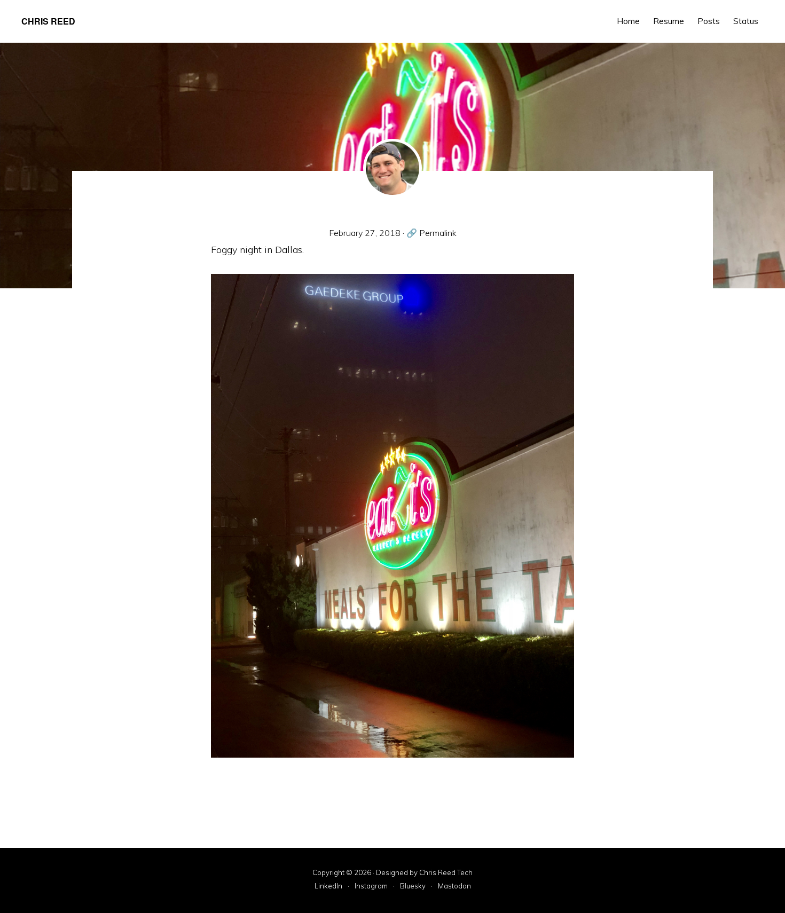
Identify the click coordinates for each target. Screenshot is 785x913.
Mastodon (454, 886)
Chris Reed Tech (446, 872)
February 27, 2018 (365, 232)
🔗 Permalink (431, 232)
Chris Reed (48, 21)
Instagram (371, 886)
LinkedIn (328, 886)
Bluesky (413, 886)
